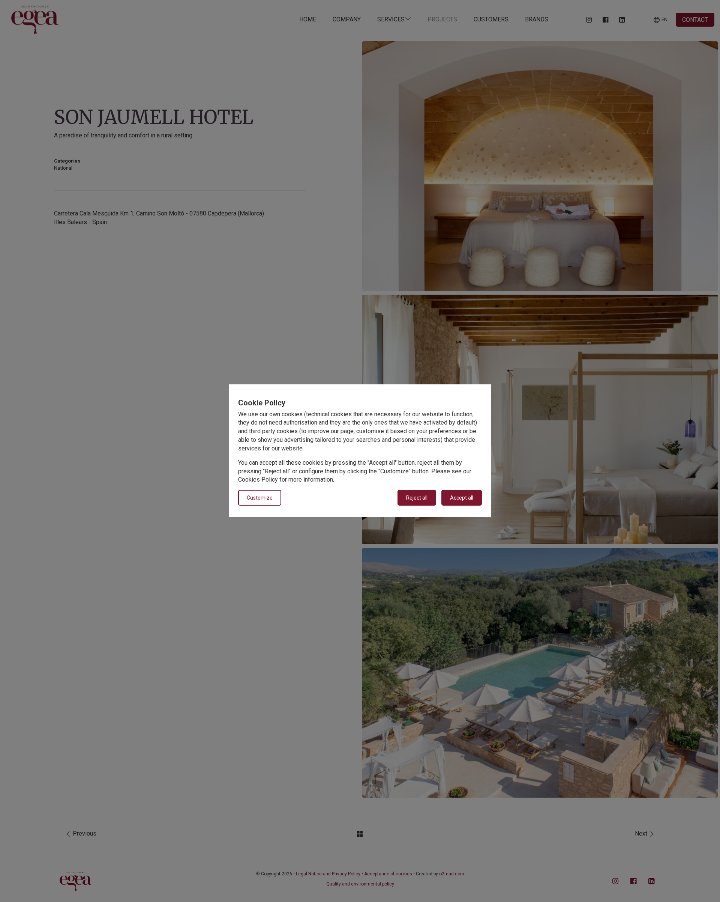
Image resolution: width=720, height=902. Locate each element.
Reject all (417, 498)
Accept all (461, 498)
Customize (260, 498)
